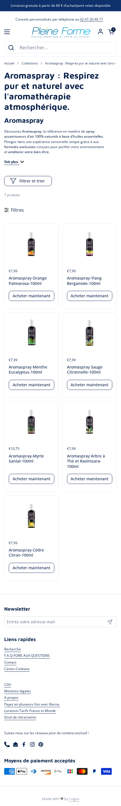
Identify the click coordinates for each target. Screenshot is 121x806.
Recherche (12, 649)
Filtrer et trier (32, 181)
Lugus (74, 798)
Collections (30, 63)
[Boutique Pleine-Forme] (60, 32)
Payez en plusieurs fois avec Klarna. (32, 704)
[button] (111, 31)
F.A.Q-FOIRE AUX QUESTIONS (27, 655)
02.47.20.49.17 (91, 19)
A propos (11, 697)
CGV (7, 684)
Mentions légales (17, 691)
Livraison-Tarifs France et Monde (30, 710)
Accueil (9, 63)
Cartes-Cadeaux (17, 668)
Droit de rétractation (20, 717)
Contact (10, 662)
